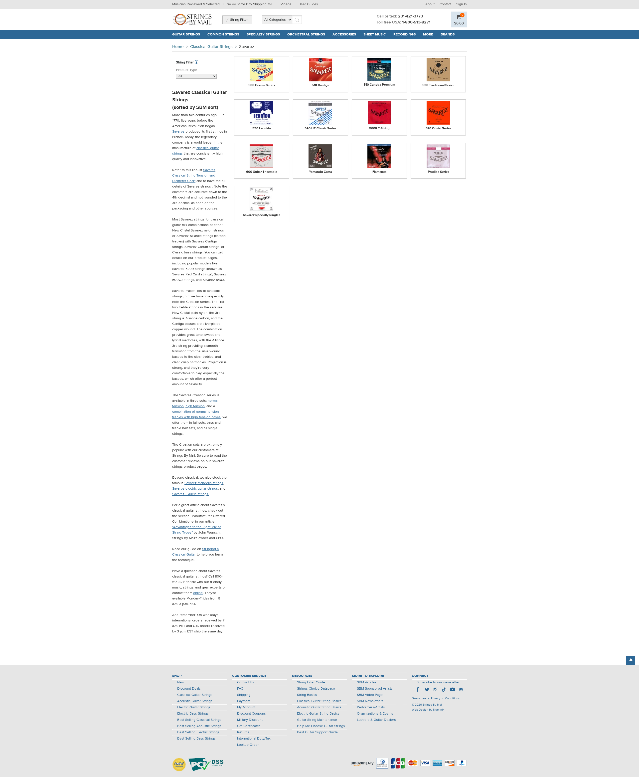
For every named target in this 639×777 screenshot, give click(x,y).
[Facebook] (418, 690)
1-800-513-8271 (416, 22)
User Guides (308, 4)
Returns (243, 732)
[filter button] (196, 62)
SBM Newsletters (370, 701)
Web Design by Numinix (428, 709)
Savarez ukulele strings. (190, 494)
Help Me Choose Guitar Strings (321, 726)
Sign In (461, 4)
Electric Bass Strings (193, 713)
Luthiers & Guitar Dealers (376, 720)
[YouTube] (452, 690)
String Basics (307, 695)
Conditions (452, 698)
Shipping (244, 695)
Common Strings (223, 34)
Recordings (404, 34)
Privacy (435, 698)
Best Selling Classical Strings (199, 720)
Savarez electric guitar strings (195, 488)
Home (178, 47)
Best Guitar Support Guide (317, 732)
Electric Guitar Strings (193, 707)
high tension (195, 406)
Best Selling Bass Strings (196, 738)
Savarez (178, 131)
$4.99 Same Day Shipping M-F (250, 4)
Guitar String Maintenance (317, 720)
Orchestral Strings (306, 34)
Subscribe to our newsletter (438, 682)
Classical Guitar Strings (211, 47)
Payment (243, 701)
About (430, 4)
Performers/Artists (371, 707)
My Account (246, 707)
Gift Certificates (249, 726)
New (180, 682)
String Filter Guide (311, 682)
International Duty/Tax (254, 738)
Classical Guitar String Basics (319, 701)
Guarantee (419, 698)
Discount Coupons (251, 713)
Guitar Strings (186, 34)
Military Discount (250, 720)
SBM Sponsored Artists (375, 688)
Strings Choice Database (316, 688)
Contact (445, 4)
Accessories (344, 34)
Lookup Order (248, 745)
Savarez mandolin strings (203, 483)
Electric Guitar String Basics (318, 713)
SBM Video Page (370, 695)
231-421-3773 (410, 16)
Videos (286, 4)
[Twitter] (427, 690)
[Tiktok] (444, 690)
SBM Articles (366, 682)
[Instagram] (435, 690)
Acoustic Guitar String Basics (319, 707)
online (198, 593)
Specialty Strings (263, 34)
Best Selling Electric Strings (198, 732)
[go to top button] (630, 660)
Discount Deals (189, 688)
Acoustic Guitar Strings (194, 701)
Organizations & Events (375, 713)
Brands (448, 34)
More (428, 34)
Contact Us (245, 682)
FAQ (240, 688)
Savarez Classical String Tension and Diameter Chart (193, 175)
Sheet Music (374, 34)
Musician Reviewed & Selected (196, 4)
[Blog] (461, 690)
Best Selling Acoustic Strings (199, 726)
